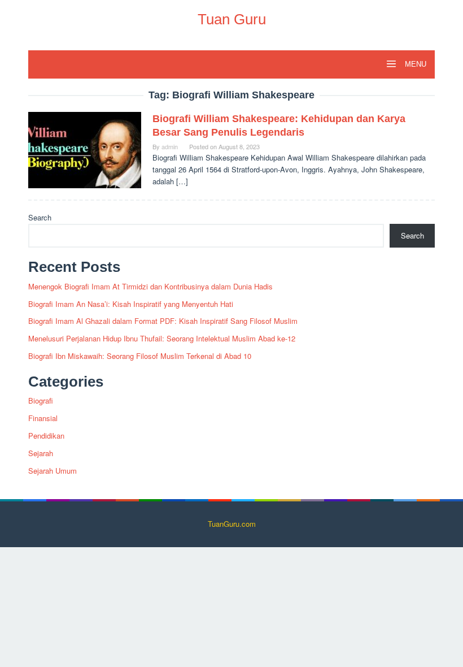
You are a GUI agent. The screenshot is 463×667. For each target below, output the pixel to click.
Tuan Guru (232, 19)
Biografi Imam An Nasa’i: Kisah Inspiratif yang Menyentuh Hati (130, 303)
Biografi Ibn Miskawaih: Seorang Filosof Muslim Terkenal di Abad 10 (139, 355)
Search (39, 217)
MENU (414, 64)
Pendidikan (46, 435)
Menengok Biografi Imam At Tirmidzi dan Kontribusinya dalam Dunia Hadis (150, 286)
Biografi (40, 400)
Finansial (43, 418)
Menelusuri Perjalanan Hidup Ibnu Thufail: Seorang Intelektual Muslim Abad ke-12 (161, 338)
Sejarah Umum (52, 470)
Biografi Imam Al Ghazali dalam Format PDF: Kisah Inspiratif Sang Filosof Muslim (163, 320)
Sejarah (40, 453)
